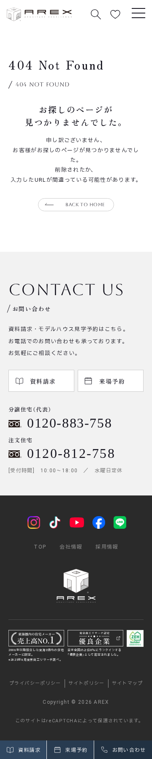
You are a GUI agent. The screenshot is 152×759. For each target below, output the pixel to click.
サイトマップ (127, 683)
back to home (85, 204)
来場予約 (75, 750)
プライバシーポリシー (35, 683)
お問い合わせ (128, 750)
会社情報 (71, 547)
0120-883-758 (69, 423)
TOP (40, 547)
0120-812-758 (71, 453)
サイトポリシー (86, 683)
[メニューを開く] (138, 12)
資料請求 (28, 750)
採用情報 (106, 547)
